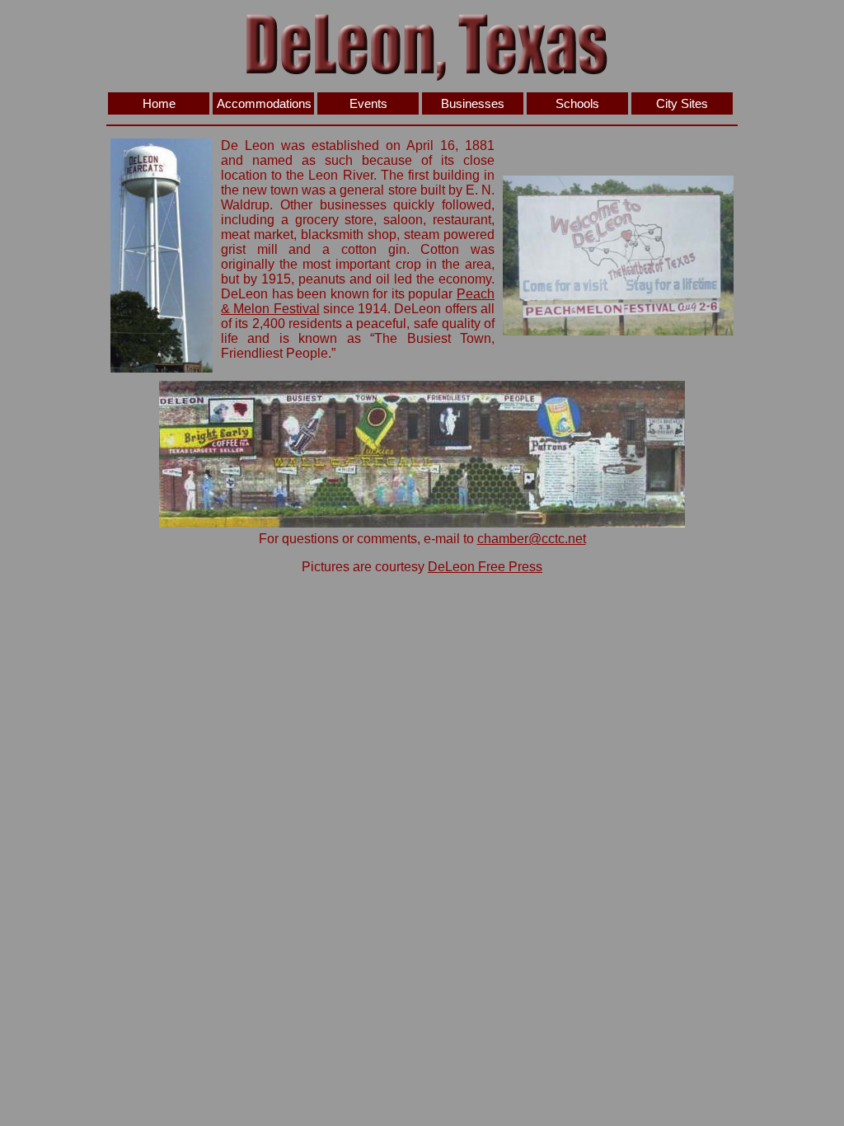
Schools (577, 103)
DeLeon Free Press (485, 567)
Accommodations (264, 103)
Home (159, 103)
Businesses (472, 103)
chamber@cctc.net (531, 539)
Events (368, 103)
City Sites (682, 103)
